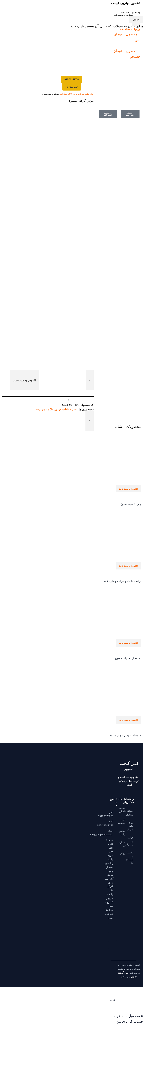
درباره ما (123, 844)
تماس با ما (123, 833)
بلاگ (123, 854)
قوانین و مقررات (131, 841)
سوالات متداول (131, 813)
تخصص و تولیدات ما (131, 857)
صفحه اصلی (123, 810)
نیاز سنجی (123, 821)
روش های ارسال (131, 826)
